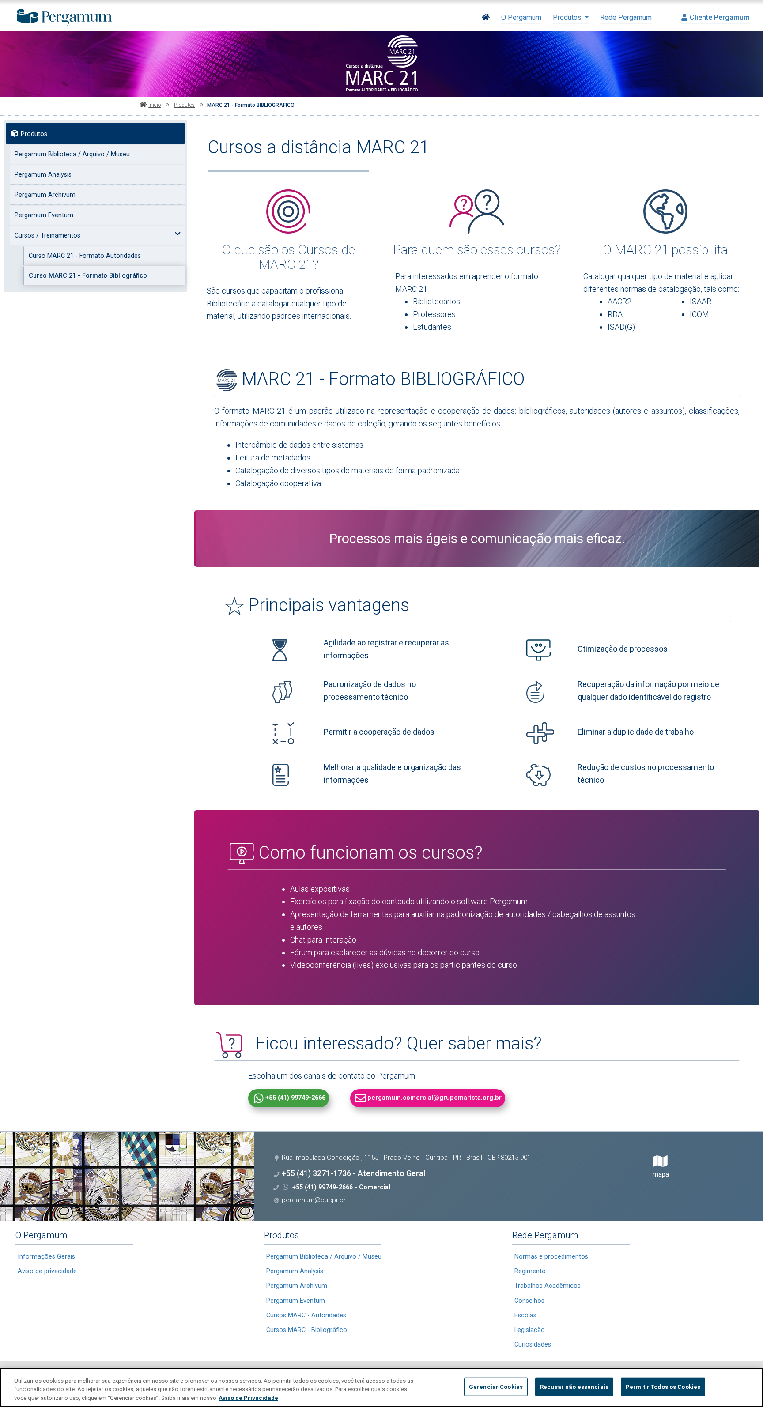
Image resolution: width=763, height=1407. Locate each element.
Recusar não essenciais (574, 1386)
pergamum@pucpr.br (314, 1200)
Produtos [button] (568, 17)
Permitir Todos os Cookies (663, 1386)
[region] (381, 1387)
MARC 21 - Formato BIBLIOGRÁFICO (251, 105)
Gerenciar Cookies (496, 1386)
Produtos (184, 105)
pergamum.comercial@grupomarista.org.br (434, 1097)
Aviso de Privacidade (248, 1398)
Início (154, 105)
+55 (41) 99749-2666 (295, 1097)
